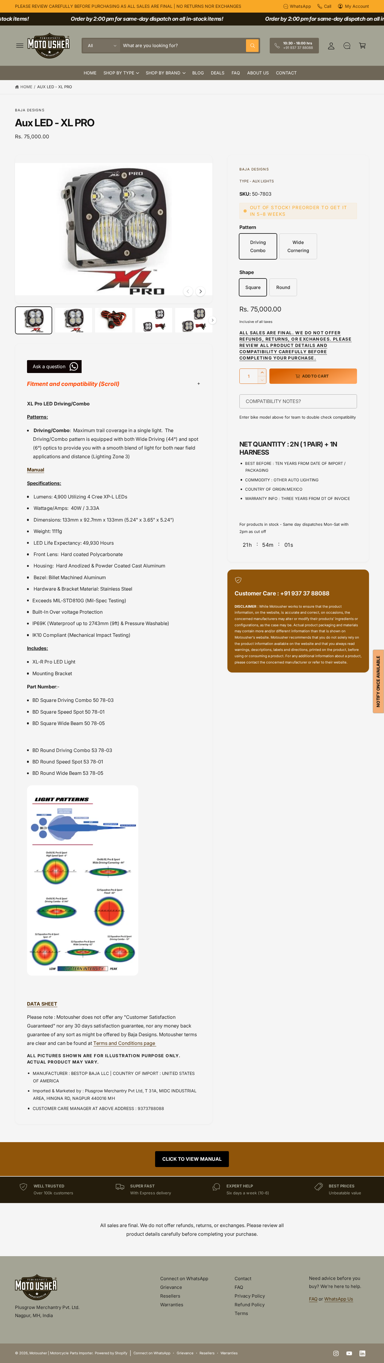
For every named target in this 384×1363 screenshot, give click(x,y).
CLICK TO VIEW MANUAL (191, 1159)
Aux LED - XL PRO (54, 86)
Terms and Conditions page (124, 1043)
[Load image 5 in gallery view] (193, 320)
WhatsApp (300, 6)
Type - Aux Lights (256, 181)
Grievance (171, 1287)
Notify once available (378, 681)
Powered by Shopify (111, 1353)
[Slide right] (200, 291)
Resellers (170, 1296)
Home (26, 86)
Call (327, 6)
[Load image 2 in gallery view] (73, 320)
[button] (20, 45)
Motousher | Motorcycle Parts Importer (60, 1353)
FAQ (239, 1287)
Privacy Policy (250, 1296)
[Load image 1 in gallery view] (33, 320)
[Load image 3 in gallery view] (113, 320)
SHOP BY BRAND (163, 72)
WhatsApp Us (338, 1299)
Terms (241, 1313)
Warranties (171, 1304)
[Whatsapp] (347, 45)
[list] (192, 1190)
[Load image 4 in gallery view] (153, 320)
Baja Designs (29, 110)
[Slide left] (188, 291)
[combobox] (191, 45)
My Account (357, 6)
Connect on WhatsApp (184, 1278)
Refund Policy (250, 1304)
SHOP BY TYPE (119, 72)
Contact (243, 1278)
